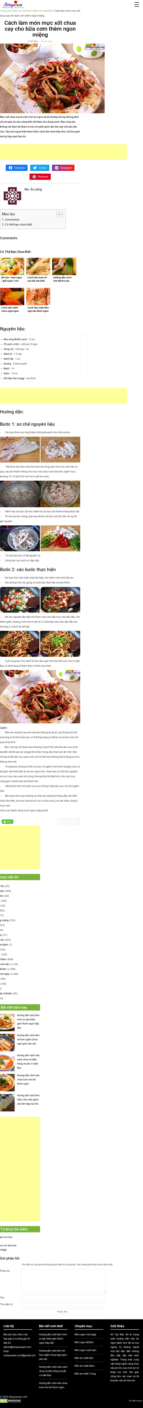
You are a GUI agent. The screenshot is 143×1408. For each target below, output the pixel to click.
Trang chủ (5, 10)
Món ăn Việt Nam (22, 10)
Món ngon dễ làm (84, 1342)
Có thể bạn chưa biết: (19, 224)
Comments (12, 219)
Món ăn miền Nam (85, 1365)
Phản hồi (5, 1270)
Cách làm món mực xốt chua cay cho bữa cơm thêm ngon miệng (40, 29)
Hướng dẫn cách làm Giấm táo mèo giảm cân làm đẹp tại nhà (28, 1099)
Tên (2, 1297)
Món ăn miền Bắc (43, 10)
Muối (6, 368)
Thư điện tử (6, 1304)
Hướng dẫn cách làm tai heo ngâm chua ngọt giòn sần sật (28, 1039)
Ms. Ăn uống (47, 41)
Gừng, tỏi (8, 349)
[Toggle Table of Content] (58, 214)
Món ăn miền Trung (85, 1373)
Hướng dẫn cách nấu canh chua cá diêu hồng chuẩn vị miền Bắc (28, 1061)
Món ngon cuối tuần (85, 1350)
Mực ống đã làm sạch (15, 339)
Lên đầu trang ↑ (136, 1401)
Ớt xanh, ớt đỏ (11, 344)
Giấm (6, 373)
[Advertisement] (63, 152)
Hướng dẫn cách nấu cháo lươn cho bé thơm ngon (28, 1079)
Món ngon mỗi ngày (85, 1334)
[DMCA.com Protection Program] (10, 1402)
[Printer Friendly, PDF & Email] (7, 822)
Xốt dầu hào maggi (14, 378)
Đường (7, 363)
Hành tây (8, 358)
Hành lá (8, 354)
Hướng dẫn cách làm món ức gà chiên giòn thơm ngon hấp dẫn (28, 1021)
